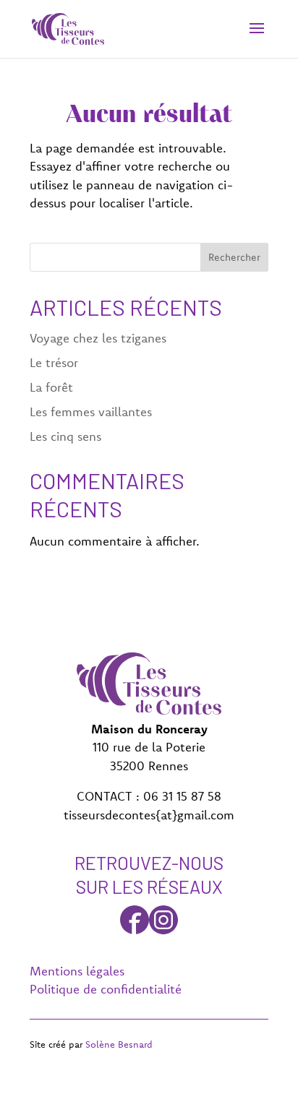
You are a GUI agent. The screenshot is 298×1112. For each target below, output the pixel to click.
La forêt (51, 387)
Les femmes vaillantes (91, 411)
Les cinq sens (65, 436)
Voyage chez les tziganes (98, 337)
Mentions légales (77, 970)
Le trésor (54, 362)
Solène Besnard (119, 1044)
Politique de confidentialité (106, 988)
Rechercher (234, 257)
